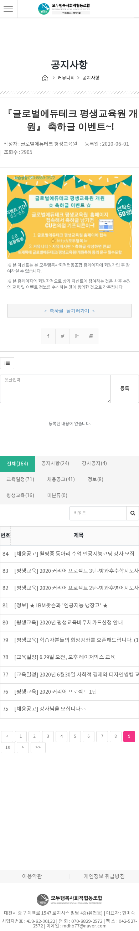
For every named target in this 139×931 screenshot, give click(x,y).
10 (7, 747)
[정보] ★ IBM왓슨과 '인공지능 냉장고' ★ (61, 606)
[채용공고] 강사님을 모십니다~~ (50, 709)
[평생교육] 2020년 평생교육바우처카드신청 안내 (68, 623)
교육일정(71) (20, 480)
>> (38, 747)
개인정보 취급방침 (104, 877)
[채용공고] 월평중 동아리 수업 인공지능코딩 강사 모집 (74, 554)
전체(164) (17, 464)
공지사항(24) (55, 464)
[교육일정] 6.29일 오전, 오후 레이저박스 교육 (64, 657)
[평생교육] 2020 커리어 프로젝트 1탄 (55, 692)
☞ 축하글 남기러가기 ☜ (69, 310)
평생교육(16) (20, 496)
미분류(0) (57, 496)
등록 (124, 389)
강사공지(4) (94, 464)
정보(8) (95, 480)
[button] (7, 363)
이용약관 (32, 877)
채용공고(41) (61, 480)
